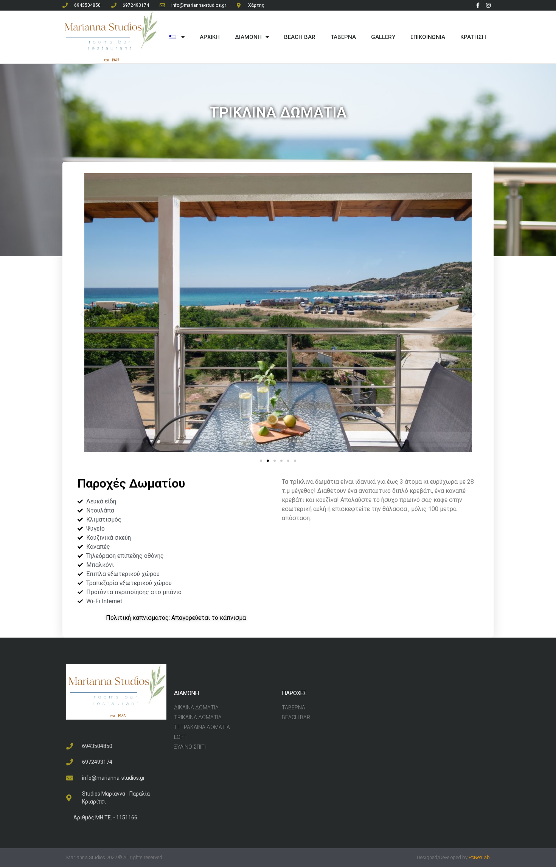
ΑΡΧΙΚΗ (210, 37)
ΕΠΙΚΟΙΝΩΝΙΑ (427, 37)
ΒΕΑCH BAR (299, 37)
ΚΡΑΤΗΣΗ (473, 37)
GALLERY (383, 37)
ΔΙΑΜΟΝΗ (248, 37)
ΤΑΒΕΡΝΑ (343, 37)
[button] (261, 461)
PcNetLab (479, 857)
